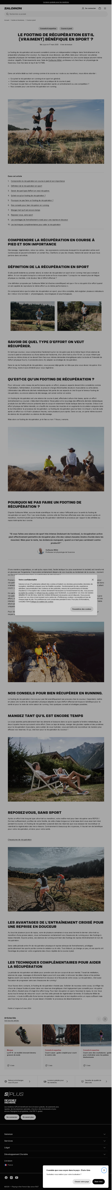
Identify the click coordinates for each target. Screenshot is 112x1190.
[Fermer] (102, 1170)
